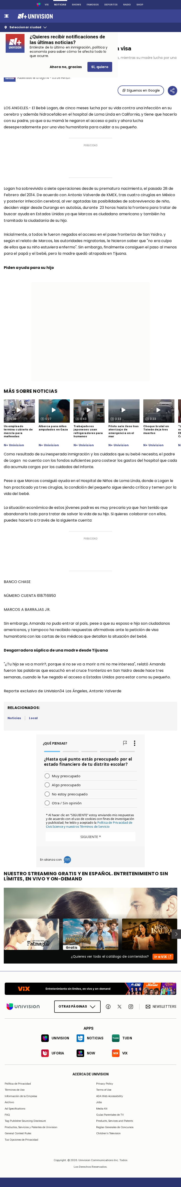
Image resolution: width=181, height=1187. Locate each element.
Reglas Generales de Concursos (114, 1127)
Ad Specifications (15, 1108)
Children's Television (108, 1133)
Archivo (9, 1102)
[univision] (34, 16)
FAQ (7, 1114)
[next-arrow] (176, 934)
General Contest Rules (18, 1133)
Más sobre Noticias (31, 391)
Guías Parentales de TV (110, 1114)
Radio (127, 4)
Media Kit (101, 1108)
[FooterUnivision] (23, 1007)
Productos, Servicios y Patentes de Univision (31, 1127)
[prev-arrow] (1, 934)
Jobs (99, 1102)
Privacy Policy (104, 1083)
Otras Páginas (72, 1006)
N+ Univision (14, 445)
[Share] (172, 90)
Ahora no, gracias (66, 67)
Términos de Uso (15, 1089)
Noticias (60, 4)
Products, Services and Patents (114, 1120)
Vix (47, 4)
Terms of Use (103, 1089)
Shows (76, 4)
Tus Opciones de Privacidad (21, 1139)
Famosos (93, 4)
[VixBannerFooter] (90, 989)
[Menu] (6, 16)
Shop (139, 4)
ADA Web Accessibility (109, 1096)
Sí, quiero (99, 67)
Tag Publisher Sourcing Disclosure (25, 1120)
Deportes (111, 4)
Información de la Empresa (21, 1096)
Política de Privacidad (18, 1083)
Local (33, 718)
